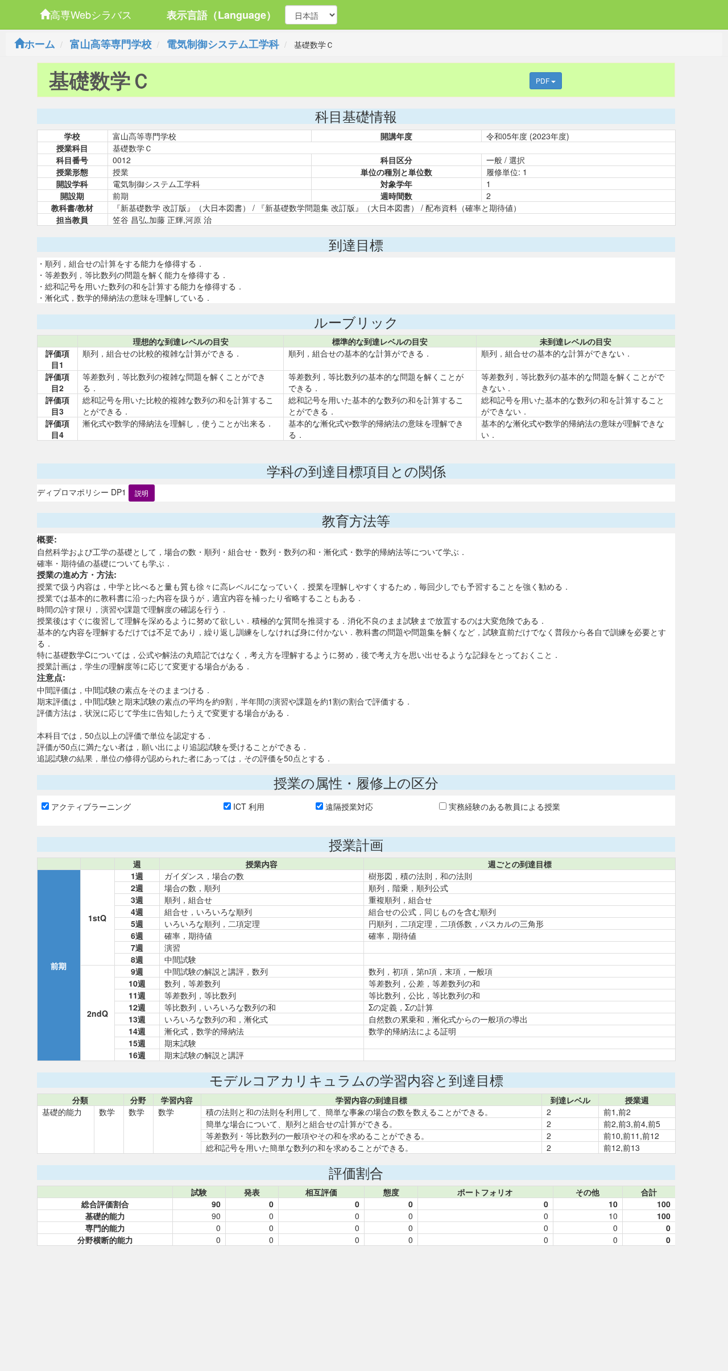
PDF (543, 80)
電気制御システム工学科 (223, 43)
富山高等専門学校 (111, 43)
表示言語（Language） (221, 14)
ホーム (39, 43)
